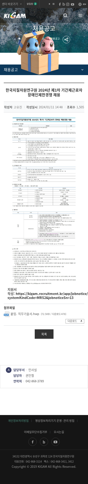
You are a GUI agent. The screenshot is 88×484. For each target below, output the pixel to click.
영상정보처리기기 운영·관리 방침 (54, 421)
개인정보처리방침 (18, 421)
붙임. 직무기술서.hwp (25, 313)
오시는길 (59, 432)
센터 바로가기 (10, 4)
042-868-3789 (35, 381)
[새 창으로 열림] (32, 442)
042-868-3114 (34, 462)
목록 (44, 334)
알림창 (31, 3)
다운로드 (72, 321)
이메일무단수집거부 (35, 432)
